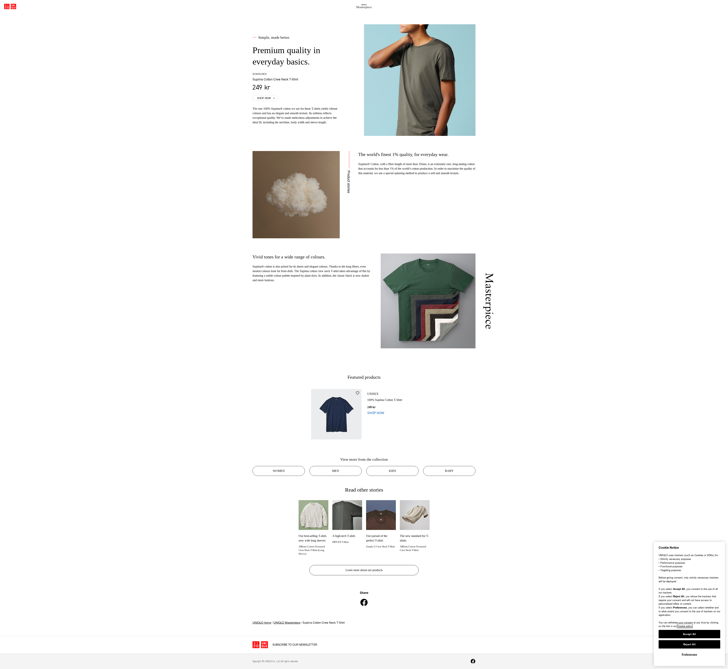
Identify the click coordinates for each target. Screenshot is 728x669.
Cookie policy (685, 626)
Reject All (689, 644)
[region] (689, 604)
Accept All (689, 634)
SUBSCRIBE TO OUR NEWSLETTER (294, 644)
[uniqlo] (260, 644)
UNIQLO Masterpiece (286, 622)
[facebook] (364, 602)
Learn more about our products (364, 570)
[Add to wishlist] (357, 393)
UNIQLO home (262, 622)
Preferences (689, 654)
